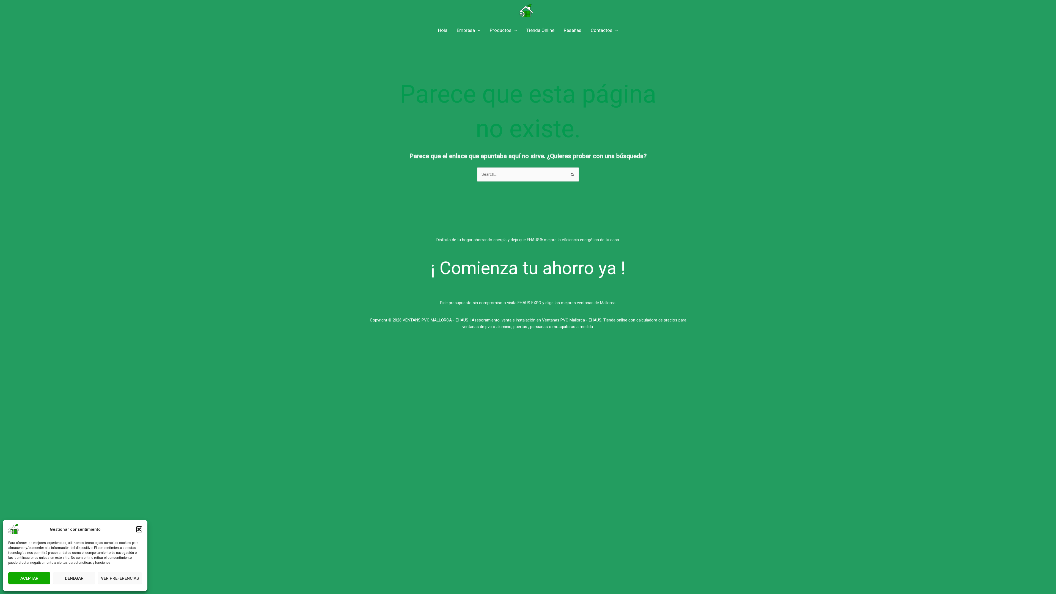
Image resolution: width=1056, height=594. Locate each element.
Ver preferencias (120, 578)
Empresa (466, 30)
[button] (139, 529)
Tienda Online (540, 30)
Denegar (74, 578)
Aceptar (29, 578)
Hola (442, 30)
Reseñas (572, 30)
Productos (501, 30)
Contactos (601, 30)
